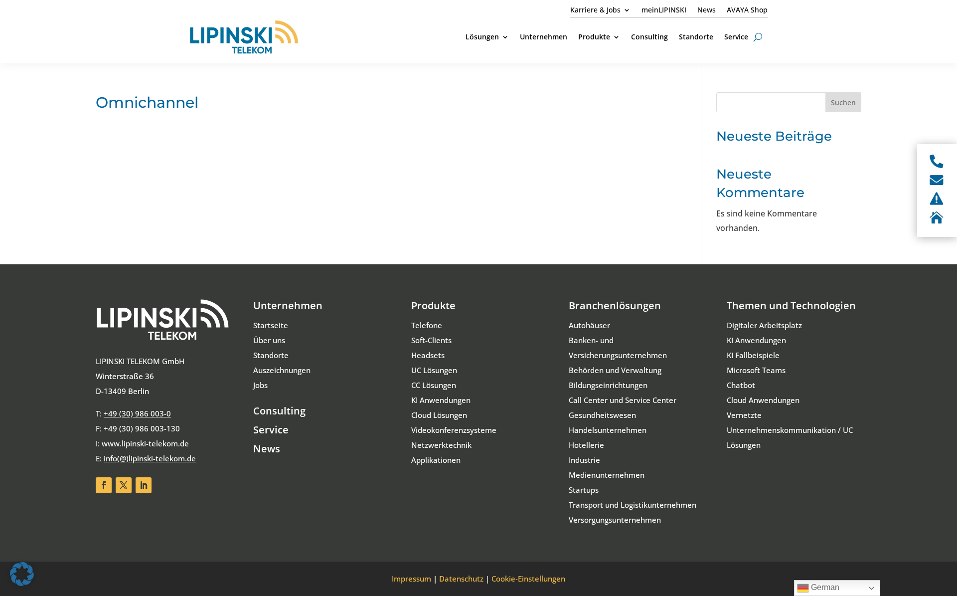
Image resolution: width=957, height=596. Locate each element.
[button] (22, 574)
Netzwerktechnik (441, 445)
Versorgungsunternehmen (615, 520)
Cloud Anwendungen (763, 400)
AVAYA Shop (747, 10)
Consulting (279, 410)
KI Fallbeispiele (753, 355)
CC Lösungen (433, 385)
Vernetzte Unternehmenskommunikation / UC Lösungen (790, 430)
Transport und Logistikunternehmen (632, 505)
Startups (584, 490)
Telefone (426, 325)
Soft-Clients (431, 340)
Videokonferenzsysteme (453, 430)
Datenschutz (461, 579)
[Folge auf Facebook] (104, 485)
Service (271, 429)
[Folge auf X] (124, 485)
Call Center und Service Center (622, 400)
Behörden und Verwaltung (615, 370)
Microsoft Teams (756, 370)
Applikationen (436, 460)
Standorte (271, 355)
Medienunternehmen (606, 475)
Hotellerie (586, 445)
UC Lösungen (434, 370)
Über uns (269, 340)
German (824, 587)
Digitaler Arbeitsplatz (764, 325)
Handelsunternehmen (607, 430)
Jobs (260, 385)
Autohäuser (589, 325)
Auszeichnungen (282, 370)
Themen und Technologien (791, 305)
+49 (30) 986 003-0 (137, 413)
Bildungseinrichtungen (608, 385)
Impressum (411, 579)
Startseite (270, 325)
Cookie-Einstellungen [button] (528, 579)
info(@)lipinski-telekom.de (150, 458)
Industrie (584, 460)
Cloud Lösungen (439, 415)
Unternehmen (287, 305)
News (706, 10)
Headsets (428, 355)
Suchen (843, 102)
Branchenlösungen (615, 305)
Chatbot (741, 385)
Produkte (433, 305)
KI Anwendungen (441, 400)
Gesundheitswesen (602, 415)
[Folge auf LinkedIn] (144, 485)
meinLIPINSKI (663, 10)
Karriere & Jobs (595, 10)
